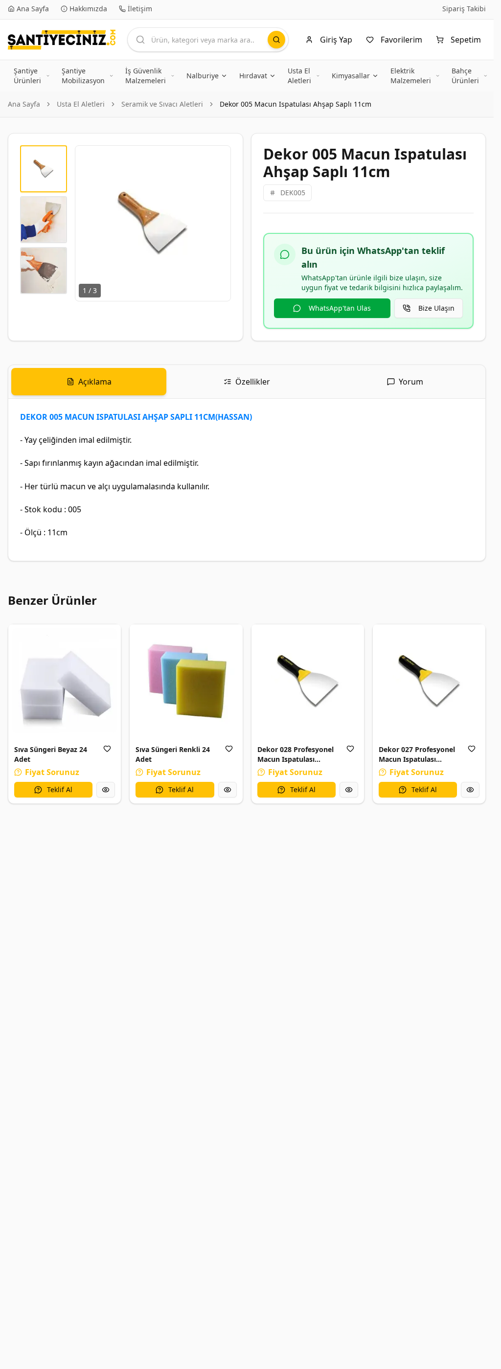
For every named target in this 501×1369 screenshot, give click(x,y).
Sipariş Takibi (464, 8)
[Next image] (218, 223)
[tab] (88, 381)
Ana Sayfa (24, 104)
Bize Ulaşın (436, 308)
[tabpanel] (246, 480)
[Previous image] (88, 223)
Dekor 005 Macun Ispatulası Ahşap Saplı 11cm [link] (295, 104)
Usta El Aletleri (81, 104)
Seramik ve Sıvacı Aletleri (162, 104)
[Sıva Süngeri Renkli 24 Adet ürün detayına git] (186, 680)
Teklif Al (59, 789)
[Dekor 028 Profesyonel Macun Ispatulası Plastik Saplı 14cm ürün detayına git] (307, 680)
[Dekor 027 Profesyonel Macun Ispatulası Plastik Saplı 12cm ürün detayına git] (429, 680)
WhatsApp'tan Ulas (340, 308)
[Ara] (276, 39)
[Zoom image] (218, 158)
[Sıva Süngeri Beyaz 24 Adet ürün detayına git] (64, 680)
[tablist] (246, 382)
